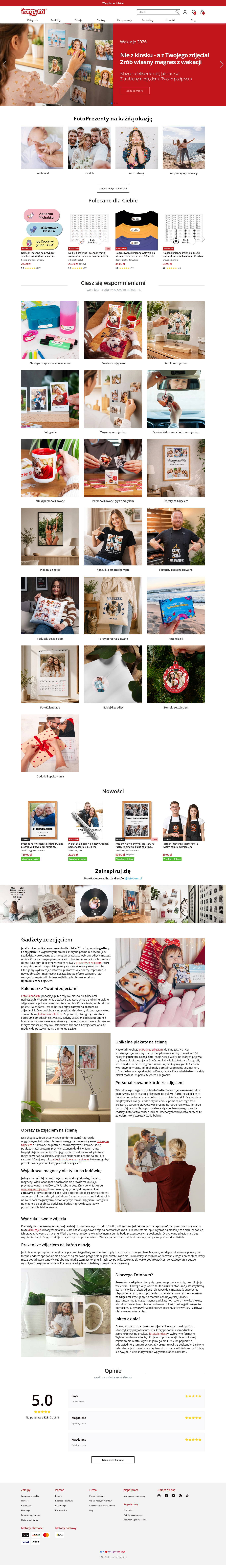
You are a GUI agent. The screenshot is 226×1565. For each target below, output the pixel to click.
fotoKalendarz (158, 1333)
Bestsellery (147, 20)
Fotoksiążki (176, 639)
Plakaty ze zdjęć (50, 570)
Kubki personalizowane (50, 501)
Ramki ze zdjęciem (175, 363)
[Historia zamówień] (185, 12)
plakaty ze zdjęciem (151, 1049)
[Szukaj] (177, 12)
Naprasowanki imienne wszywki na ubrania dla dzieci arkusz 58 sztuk (135, 254)
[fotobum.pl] (34, 12)
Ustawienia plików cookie (134, 1519)
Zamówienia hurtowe (31, 1515)
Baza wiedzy (61, 1510)
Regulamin (128, 1510)
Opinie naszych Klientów (100, 1500)
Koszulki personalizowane (113, 570)
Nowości (170, 20)
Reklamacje (60, 1505)
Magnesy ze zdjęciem (113, 432)
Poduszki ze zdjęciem (50, 639)
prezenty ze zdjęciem (89, 963)
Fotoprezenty (124, 20)
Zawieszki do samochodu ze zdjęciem (176, 432)
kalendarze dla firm (50, 1014)
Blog (193, 20)
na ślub (89, 173)
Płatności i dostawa (64, 1500)
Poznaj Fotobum (96, 1496)
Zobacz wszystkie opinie (113, 1459)
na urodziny (136, 173)
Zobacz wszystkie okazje (113, 188)
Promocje (25, 1510)
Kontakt (58, 1496)
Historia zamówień (29, 1519)
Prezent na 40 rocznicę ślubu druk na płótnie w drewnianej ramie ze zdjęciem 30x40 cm (42, 845)
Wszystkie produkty (30, 1496)
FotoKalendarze (50, 707)
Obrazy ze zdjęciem (176, 501)
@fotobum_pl (133, 878)
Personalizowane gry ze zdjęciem (113, 501)
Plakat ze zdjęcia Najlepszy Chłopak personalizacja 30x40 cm (88, 845)
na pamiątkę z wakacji (184, 173)
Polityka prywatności (132, 1515)
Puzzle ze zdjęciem (113, 363)
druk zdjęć (34, 1230)
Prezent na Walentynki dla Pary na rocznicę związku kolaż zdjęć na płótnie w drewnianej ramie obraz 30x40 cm (135, 845)
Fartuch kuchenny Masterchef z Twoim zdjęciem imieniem (180, 845)
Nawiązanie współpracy (134, 1496)
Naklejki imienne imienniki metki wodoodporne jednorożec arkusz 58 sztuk (88, 254)
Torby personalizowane (113, 639)
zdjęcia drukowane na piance (71, 1159)
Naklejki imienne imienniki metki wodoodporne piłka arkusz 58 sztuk (183, 254)
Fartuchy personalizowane (176, 570)
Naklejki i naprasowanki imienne (50, 363)
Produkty (56, 20)
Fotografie (50, 432)
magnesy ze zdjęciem (34, 1189)
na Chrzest (42, 173)
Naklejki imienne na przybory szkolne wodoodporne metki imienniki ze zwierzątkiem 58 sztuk (40, 254)
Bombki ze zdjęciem (175, 707)
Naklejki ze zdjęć (113, 707)
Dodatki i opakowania (50, 776)
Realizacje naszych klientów (102, 1505)
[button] (3, 64)
